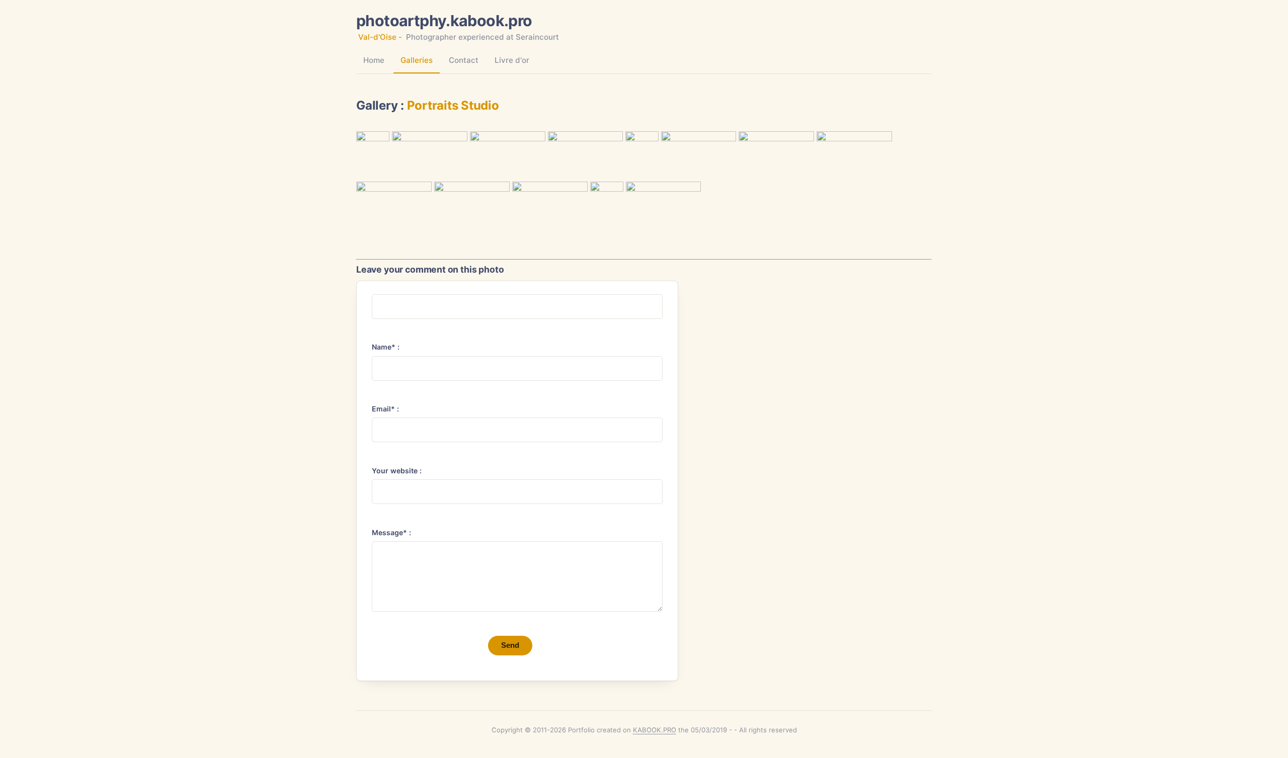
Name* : (385, 347)
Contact (463, 60)
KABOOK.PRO (654, 730)
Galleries (416, 60)
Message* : (391, 532)
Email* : (385, 408)
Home (373, 60)
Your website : (397, 470)
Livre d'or (512, 60)
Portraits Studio (453, 105)
